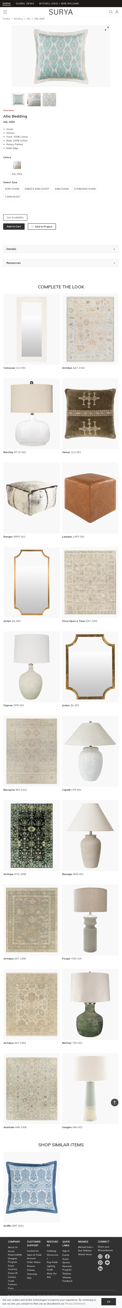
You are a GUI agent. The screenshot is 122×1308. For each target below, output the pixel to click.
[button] (14, 1242)
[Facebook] (107, 1256)
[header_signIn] (117, 11)
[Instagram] (100, 1256)
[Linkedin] (100, 1268)
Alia (28, 18)
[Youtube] (107, 1262)
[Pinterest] (100, 1262)
